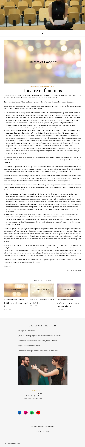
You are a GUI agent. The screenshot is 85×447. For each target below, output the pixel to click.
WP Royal (17, 443)
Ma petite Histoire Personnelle (29, 346)
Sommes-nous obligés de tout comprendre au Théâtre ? (38, 351)
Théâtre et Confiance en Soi (42, 87)
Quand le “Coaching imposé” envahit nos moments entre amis (39, 336)
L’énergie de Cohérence (26, 331)
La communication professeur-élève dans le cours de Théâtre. (68, 303)
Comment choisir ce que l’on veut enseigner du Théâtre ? (38, 341)
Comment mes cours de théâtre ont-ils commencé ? (16, 303)
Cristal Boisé (50, 426)
